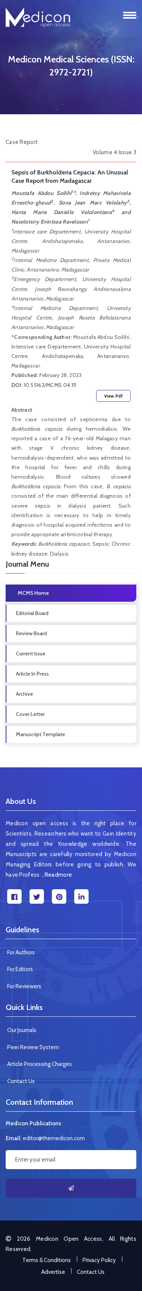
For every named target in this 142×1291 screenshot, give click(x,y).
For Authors (21, 952)
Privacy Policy (99, 1260)
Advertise (53, 1272)
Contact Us (21, 1081)
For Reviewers (24, 986)
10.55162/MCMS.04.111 (50, 385)
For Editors (20, 969)
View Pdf (113, 396)
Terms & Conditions (46, 1260)
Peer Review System (33, 1047)
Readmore (58, 874)
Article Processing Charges (39, 1064)
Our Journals (21, 1030)
